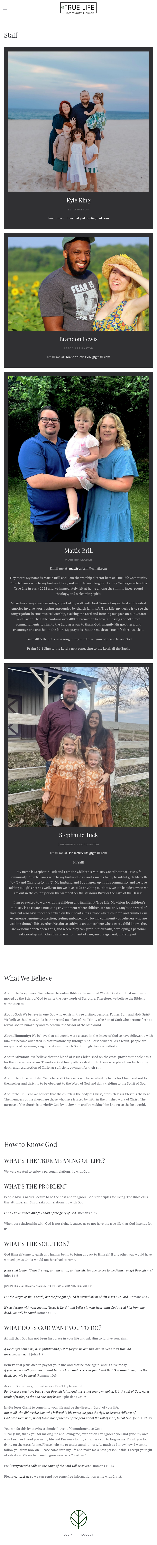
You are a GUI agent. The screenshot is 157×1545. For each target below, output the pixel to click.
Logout (87, 1534)
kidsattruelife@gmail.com (88, 853)
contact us (21, 1476)
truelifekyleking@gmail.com (88, 218)
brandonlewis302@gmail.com (88, 357)
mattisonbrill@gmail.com (88, 568)
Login (68, 1534)
